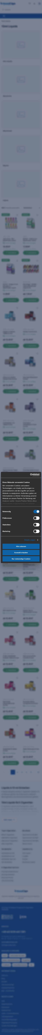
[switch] (36, 518)
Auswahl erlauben (21, 552)
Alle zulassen (21, 546)
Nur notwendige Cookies (21, 559)
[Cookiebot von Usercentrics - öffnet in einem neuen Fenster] (30, 474)
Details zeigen (29, 540)
